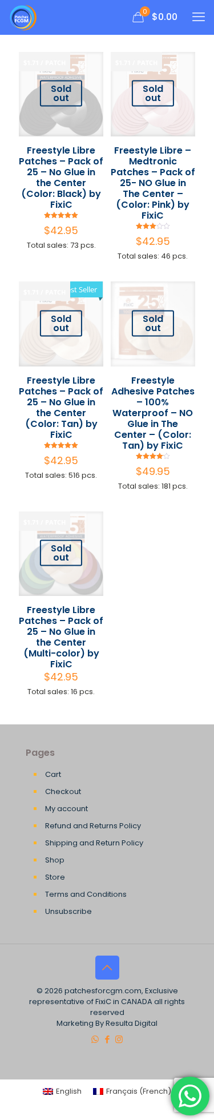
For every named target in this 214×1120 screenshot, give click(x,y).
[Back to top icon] (107, 968)
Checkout (63, 791)
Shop (54, 860)
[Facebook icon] (107, 1039)
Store (55, 877)
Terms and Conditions (86, 894)
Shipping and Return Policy (94, 842)
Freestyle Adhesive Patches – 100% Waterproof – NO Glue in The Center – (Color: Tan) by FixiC (153, 413)
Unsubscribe (68, 911)
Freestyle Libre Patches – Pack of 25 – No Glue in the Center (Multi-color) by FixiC (61, 637)
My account (66, 808)
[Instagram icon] (119, 1039)
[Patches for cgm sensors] (23, 17)
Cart (53, 774)
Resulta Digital (132, 1023)
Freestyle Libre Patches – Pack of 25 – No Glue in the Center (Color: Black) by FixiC (61, 177)
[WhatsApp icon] (95, 1039)
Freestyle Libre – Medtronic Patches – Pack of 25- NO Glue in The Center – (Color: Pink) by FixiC (153, 183)
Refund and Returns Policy (93, 825)
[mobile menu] (198, 17)
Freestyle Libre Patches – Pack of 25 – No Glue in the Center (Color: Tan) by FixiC (61, 407)
